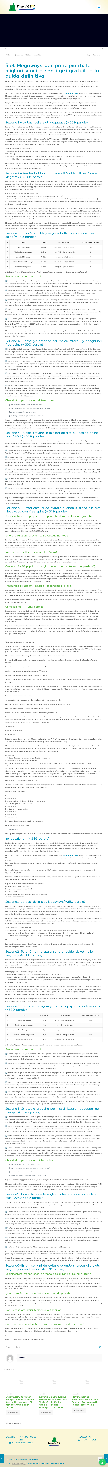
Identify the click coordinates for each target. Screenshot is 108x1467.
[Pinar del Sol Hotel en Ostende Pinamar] (22, 7)
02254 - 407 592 (88, 1437)
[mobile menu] (99, 7)
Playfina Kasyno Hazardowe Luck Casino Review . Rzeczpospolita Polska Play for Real (85, 1400)
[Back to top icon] (100, 1459)
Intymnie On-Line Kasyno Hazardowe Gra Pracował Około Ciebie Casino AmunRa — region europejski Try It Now (53, 1402)
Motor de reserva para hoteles (38, 1463)
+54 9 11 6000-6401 (88, 1440)
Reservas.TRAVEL (58, 1463)
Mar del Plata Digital (20, 1459)
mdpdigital (19, 55)
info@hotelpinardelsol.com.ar (22, 1443)
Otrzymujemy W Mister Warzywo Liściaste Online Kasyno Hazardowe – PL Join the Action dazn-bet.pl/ (20, 1402)
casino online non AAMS (71, 93)
